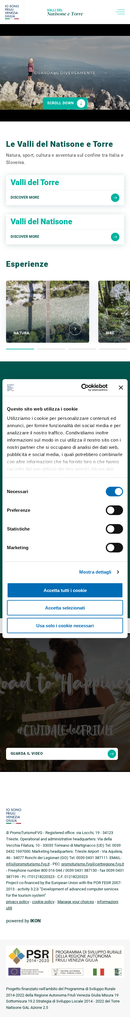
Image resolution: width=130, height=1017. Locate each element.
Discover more (25, 197)
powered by (23, 921)
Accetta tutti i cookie (65, 590)
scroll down (60, 103)
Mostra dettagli (95, 572)
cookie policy (43, 901)
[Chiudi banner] (121, 388)
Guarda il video (27, 753)
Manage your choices (75, 901)
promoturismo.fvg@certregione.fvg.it (92, 864)
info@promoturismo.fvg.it (28, 864)
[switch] (114, 510)
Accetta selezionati (65, 607)
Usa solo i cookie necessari (65, 625)
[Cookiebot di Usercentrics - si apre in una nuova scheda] (82, 388)
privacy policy (17, 901)
